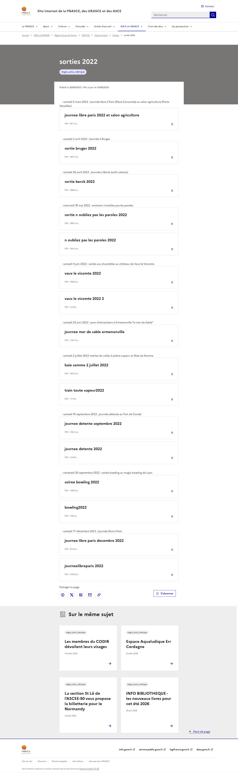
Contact (209, 6)
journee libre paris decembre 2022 (94, 540)
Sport (46, 26)
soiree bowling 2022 (82, 482)
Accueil (25, 35)
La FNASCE (28, 26)
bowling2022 (76, 507)
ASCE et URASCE (129, 26)
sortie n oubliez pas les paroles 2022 (96, 215)
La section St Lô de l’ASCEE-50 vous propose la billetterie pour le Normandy (88, 701)
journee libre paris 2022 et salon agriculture (102, 115)
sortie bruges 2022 (80, 148)
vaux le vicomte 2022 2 (84, 298)
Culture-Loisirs (101, 35)
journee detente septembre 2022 (93, 423)
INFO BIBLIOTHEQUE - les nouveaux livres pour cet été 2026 (148, 698)
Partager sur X (71, 595)
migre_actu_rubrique (73, 72)
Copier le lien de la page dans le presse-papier (99, 595)
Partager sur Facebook (62, 595)
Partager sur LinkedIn (81, 595)
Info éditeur (78, 761)
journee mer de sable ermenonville (95, 332)
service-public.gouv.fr (151, 749)
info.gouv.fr (125, 749)
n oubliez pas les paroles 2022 (90, 240)
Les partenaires (180, 26)
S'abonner (167, 593)
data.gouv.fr (203, 749)
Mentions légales (59, 761)
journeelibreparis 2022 (84, 566)
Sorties (116, 35)
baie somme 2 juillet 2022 (86, 365)
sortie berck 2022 (80, 181)
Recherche (213, 15)
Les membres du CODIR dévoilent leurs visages (87, 644)
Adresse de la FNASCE (99, 761)
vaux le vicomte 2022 (83, 273)
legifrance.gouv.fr (179, 749)
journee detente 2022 (83, 449)
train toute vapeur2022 (84, 390)
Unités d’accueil (102, 26)
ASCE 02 (86, 35)
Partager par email (90, 595)
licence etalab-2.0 (87, 768)
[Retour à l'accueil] (26, 749)
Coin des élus (155, 26)
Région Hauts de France (66, 35)
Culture (62, 26)
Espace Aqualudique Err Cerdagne (148, 644)
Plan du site (27, 761)
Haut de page (201, 731)
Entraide (80, 26)
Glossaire (42, 761)
